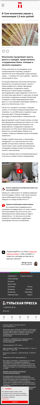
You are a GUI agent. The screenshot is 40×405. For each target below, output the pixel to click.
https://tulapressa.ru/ (9, 326)
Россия (29, 286)
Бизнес (29, 295)
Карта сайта (12, 284)
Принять (15, 402)
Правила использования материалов (14, 371)
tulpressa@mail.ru (21, 357)
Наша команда (13, 279)
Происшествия (13, 295)
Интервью (11, 289)
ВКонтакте (6, 311)
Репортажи (11, 292)
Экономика (28, 292)
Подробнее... (6, 399)
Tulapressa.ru (12, 276)
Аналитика (11, 286)
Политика (29, 289)
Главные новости (26, 276)
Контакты (11, 281)
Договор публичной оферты (11, 373)
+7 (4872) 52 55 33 (9, 307)
